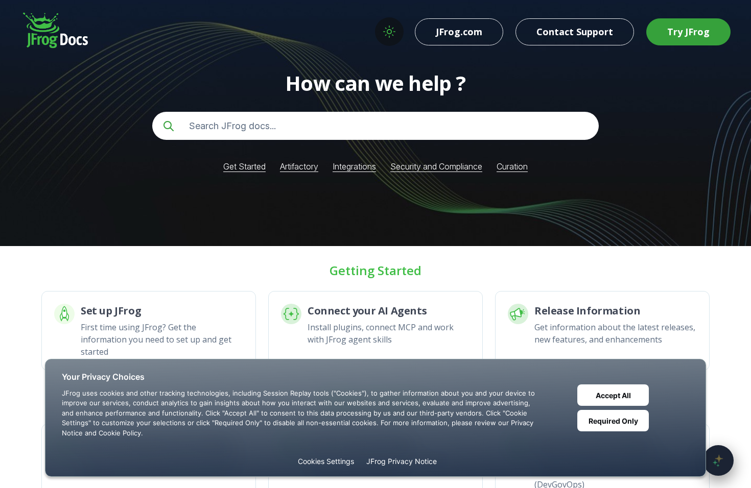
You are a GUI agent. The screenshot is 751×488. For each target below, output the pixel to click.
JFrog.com (459, 32)
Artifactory (299, 166)
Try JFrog (688, 32)
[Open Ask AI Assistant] (718, 460)
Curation (512, 166)
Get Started (244, 166)
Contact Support (574, 32)
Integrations (354, 166)
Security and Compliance (436, 166)
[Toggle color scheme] (389, 31)
